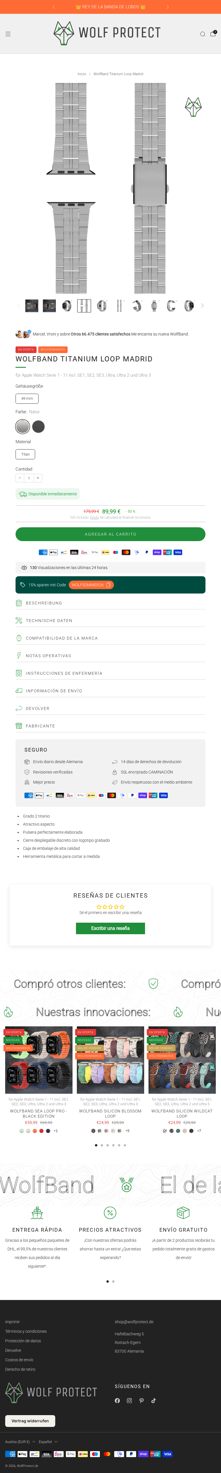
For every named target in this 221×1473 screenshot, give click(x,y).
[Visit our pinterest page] (141, 1400)
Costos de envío (19, 1360)
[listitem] (111, 7)
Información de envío (54, 691)
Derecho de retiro (20, 1369)
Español (45, 1442)
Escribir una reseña (110, 928)
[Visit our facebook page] (117, 1400)
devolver (38, 708)
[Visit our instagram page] (129, 1400)
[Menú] (8, 34)
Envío (94, 517)
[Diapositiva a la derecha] (202, 306)
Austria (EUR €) (17, 1442)
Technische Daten (49, 620)
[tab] (96, 1145)
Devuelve (13, 1350)
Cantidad (24, 469)
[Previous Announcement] (53, 7)
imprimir (12, 1322)
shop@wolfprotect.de (134, 1322)
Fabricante (40, 726)
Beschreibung (44, 603)
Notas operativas (48, 655)
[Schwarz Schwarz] (38, 426)
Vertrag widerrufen (30, 1420)
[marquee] (110, 984)
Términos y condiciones (26, 1331)
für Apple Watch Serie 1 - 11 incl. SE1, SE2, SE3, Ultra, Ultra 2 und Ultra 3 (83, 375)
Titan (25, 454)
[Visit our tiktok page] (153, 1400)
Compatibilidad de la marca (62, 638)
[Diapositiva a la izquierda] (18, 306)
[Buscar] (202, 34)
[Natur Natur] (22, 426)
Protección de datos (23, 1341)
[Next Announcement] (168, 7)
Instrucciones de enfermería (64, 673)
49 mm (27, 398)
